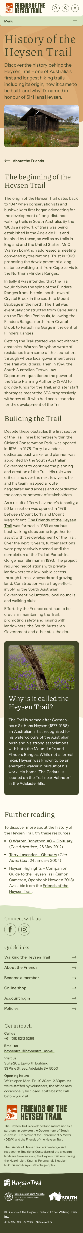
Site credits (44, 1222)
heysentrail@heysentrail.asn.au (29, 1051)
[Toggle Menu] (75, 21)
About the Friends (28, 161)
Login (65, 8)
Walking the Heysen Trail (27, 957)
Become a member (21, 977)
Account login (17, 998)
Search (56, 8)
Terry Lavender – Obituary (33, 854)
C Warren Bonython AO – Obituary (41, 841)
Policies (11, 1008)
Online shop (15, 988)
